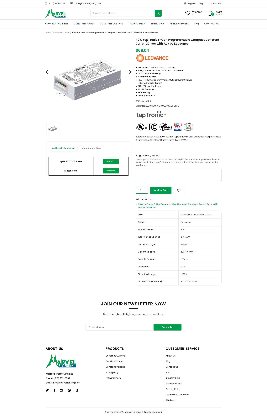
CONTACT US (211, 23)
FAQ (196, 23)
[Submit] (158, 13)
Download (111, 161)
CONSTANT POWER (84, 23)
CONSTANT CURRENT (56, 23)
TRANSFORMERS (137, 23)
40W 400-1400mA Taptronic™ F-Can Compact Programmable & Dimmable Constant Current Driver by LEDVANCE (178, 138)
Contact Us (172, 366)
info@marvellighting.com (89, 3)
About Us (170, 355)
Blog (168, 361)
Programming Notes (148, 155)
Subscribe (167, 327)
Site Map (170, 400)
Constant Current (61, 32)
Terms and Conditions (178, 394)
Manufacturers (174, 383)
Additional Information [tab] (63, 148)
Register (192, 3)
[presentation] (47, 72)
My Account (216, 3)
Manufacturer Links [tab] (91, 148)
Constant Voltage (115, 366)
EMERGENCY (157, 23)
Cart (219, 12)
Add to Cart (161, 190)
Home (48, 32)
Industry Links (173, 378)
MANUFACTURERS (179, 23)
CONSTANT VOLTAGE (111, 23)
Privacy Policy (173, 389)
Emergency (112, 372)
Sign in (203, 3)
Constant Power (114, 361)
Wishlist (197, 12)
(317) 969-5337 (57, 3)
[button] (179, 190)
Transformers (113, 378)
